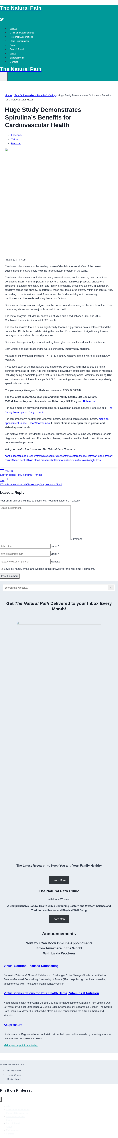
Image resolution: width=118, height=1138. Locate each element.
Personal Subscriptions (21, 36)
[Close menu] (1, 1099)
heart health (19, 460)
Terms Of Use (14, 1075)
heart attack (97, 455)
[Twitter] (2, 19)
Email (55, 553)
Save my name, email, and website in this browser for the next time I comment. (49, 568)
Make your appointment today (21, 1045)
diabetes (84, 455)
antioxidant (12, 455)
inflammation (59, 460)
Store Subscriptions (20, 41)
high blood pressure (39, 460)
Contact (14, 62)
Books (13, 45)
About (13, 53)
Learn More (59, 880)
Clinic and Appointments (22, 32)
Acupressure (13, 1024)
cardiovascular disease (51, 455)
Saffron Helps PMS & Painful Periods (21, 473)
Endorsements (17, 57)
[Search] (111, 587)
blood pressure (28, 455)
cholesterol (72, 455)
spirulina (72, 460)
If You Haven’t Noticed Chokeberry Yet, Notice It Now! (31, 482)
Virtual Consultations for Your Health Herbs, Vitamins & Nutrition (51, 993)
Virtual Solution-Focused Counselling (31, 966)
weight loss (94, 460)
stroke (82, 460)
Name (55, 546)
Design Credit (14, 1079)
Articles (13, 28)
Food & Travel (17, 49)
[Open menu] (4, 76)
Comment (77, 538)
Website (55, 561)
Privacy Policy (14, 1070)
